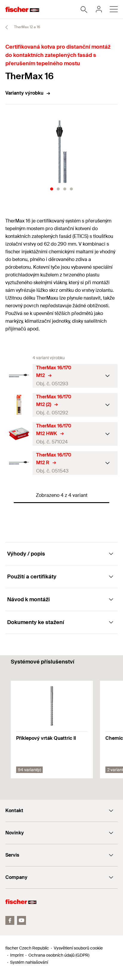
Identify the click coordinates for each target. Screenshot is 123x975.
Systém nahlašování (29, 962)
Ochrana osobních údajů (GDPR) (58, 955)
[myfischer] (98, 9)
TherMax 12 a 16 (26, 27)
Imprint (17, 955)
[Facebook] (9, 920)
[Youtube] (21, 920)
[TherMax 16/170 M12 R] (19, 463)
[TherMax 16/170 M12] (19, 376)
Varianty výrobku (24, 93)
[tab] (51, 188)
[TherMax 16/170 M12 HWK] (19, 434)
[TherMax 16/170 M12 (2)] (19, 405)
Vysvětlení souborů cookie (78, 948)
